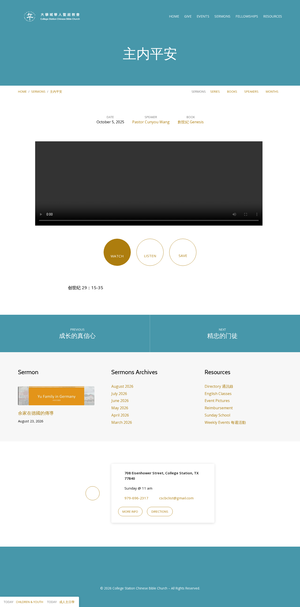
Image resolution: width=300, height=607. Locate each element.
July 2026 (119, 393)
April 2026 (120, 415)
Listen (150, 255)
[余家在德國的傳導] (56, 402)
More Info (130, 511)
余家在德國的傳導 (36, 413)
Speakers (251, 91)
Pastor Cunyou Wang (151, 121)
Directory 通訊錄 (219, 386)
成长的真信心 (77, 335)
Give (187, 16)
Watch (117, 256)
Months (272, 91)
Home (174, 16)
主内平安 (56, 91)
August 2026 (122, 386)
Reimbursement (219, 407)
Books (232, 91)
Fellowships (247, 16)
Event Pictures (217, 400)
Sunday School (217, 415)
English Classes (218, 393)
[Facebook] (144, 569)
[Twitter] (156, 569)
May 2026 (119, 407)
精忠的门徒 (222, 335)
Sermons (222, 16)
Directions (159, 511)
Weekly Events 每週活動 (225, 422)
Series (215, 91)
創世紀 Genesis (191, 121)
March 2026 (121, 422)
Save (183, 255)
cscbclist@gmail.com (176, 498)
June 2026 (120, 400)
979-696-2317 (136, 498)
